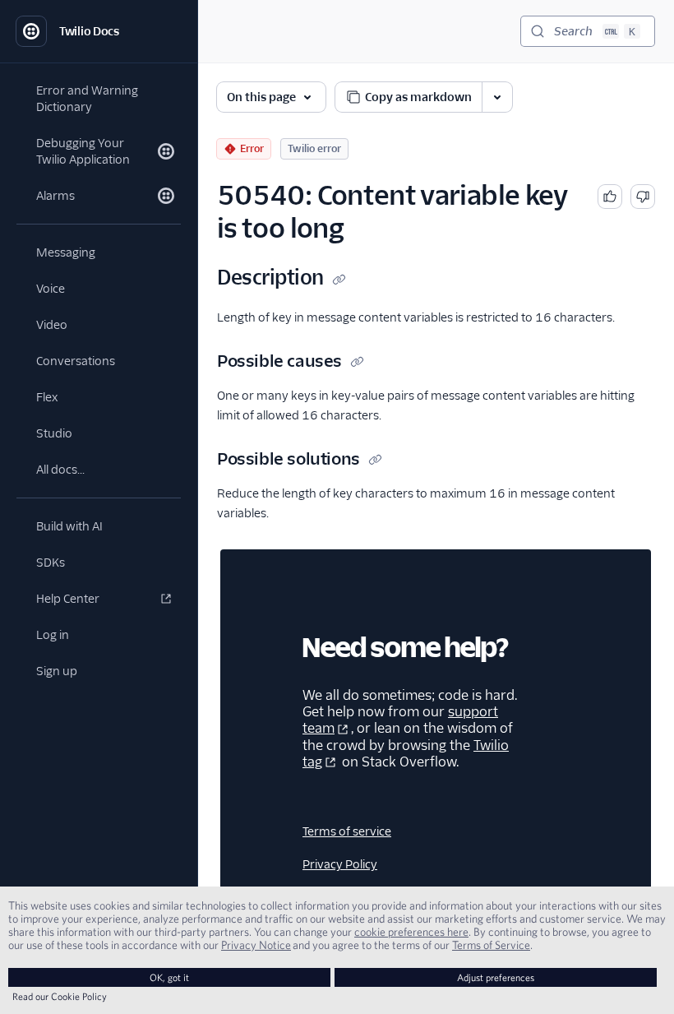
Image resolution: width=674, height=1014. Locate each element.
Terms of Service (491, 944)
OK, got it (169, 977)
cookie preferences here (411, 931)
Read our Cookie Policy (59, 996)
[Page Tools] (497, 97)
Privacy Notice (256, 944)
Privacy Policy (339, 864)
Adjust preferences (495, 977)
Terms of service (346, 831)
